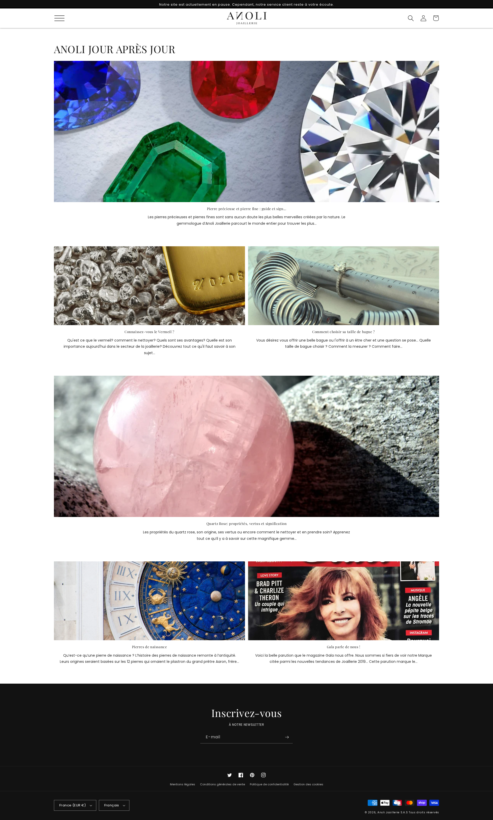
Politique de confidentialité (269, 784)
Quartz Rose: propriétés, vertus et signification (246, 523)
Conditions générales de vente (222, 784)
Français (111, 805)
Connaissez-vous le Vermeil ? (149, 331)
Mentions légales (182, 784)
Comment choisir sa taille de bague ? (343, 331)
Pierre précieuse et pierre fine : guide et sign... (246, 208)
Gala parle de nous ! (344, 647)
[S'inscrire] (286, 737)
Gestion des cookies (308, 784)
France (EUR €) (72, 805)
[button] (57, 18)
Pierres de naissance (149, 647)
